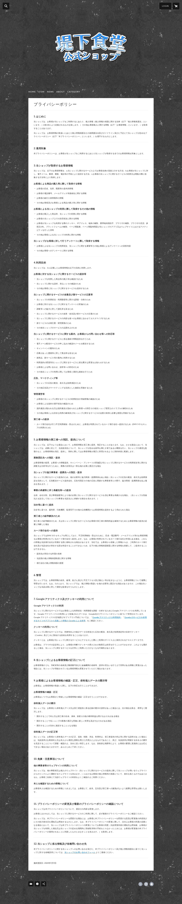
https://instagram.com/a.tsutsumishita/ (146, 884)
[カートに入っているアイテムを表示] (176, 6)
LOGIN (165, 6)
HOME (32, 91)
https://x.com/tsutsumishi (140, 884)
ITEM (41, 91)
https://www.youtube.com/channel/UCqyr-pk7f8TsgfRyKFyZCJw (152, 884)
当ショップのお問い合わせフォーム (79, 852)
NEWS (50, 91)
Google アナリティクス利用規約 (106, 617)
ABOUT (60, 91)
